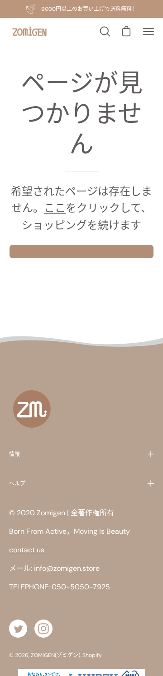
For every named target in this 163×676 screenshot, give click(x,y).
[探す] (104, 32)
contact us (26, 550)
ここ (55, 208)
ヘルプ (17, 483)
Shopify (91, 655)
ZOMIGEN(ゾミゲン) (55, 655)
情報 (14, 454)
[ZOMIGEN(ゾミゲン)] (29, 31)
